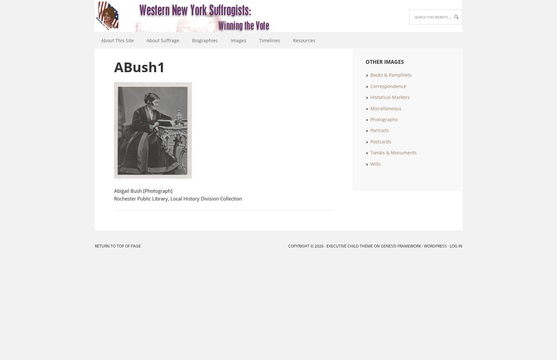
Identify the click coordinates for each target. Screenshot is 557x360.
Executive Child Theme (350, 246)
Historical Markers (390, 97)
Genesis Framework (401, 246)
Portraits (379, 130)
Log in (456, 246)
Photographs (384, 119)
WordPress (435, 246)
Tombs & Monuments (393, 153)
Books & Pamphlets (391, 75)
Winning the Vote (98, 16)
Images (238, 40)
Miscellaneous (385, 108)
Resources (304, 40)
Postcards (380, 142)
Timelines (269, 40)
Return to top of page (118, 246)
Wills (375, 164)
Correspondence (388, 86)
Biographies (205, 40)
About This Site (117, 40)
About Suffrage (163, 40)
